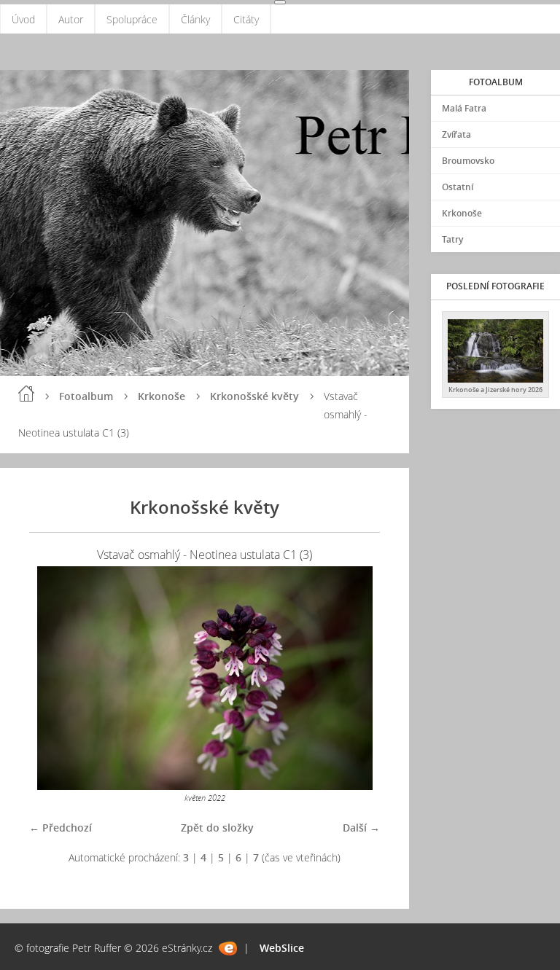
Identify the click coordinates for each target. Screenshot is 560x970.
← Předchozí (60, 827)
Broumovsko (468, 161)
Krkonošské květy (254, 396)
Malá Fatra (464, 108)
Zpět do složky (217, 827)
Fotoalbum (86, 396)
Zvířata (456, 134)
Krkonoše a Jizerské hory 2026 (495, 389)
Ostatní (457, 187)
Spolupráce (132, 19)
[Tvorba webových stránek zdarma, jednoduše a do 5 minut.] (228, 948)
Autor (70, 19)
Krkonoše (161, 396)
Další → (361, 827)
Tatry (452, 239)
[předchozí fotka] (52, 678)
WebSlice (282, 948)
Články (195, 19)
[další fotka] (356, 678)
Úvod (23, 19)
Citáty (246, 19)
